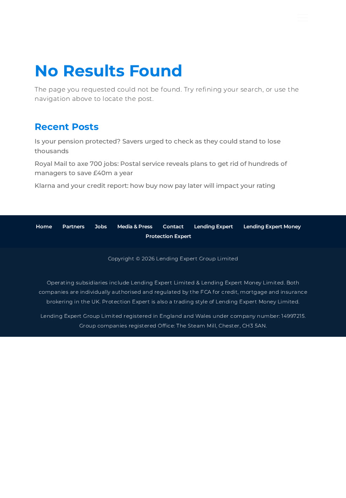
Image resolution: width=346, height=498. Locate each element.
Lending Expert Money (272, 226)
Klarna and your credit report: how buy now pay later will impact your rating (155, 185)
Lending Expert (213, 226)
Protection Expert (168, 236)
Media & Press (134, 226)
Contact (173, 226)
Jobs (101, 226)
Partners (73, 226)
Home (44, 226)
